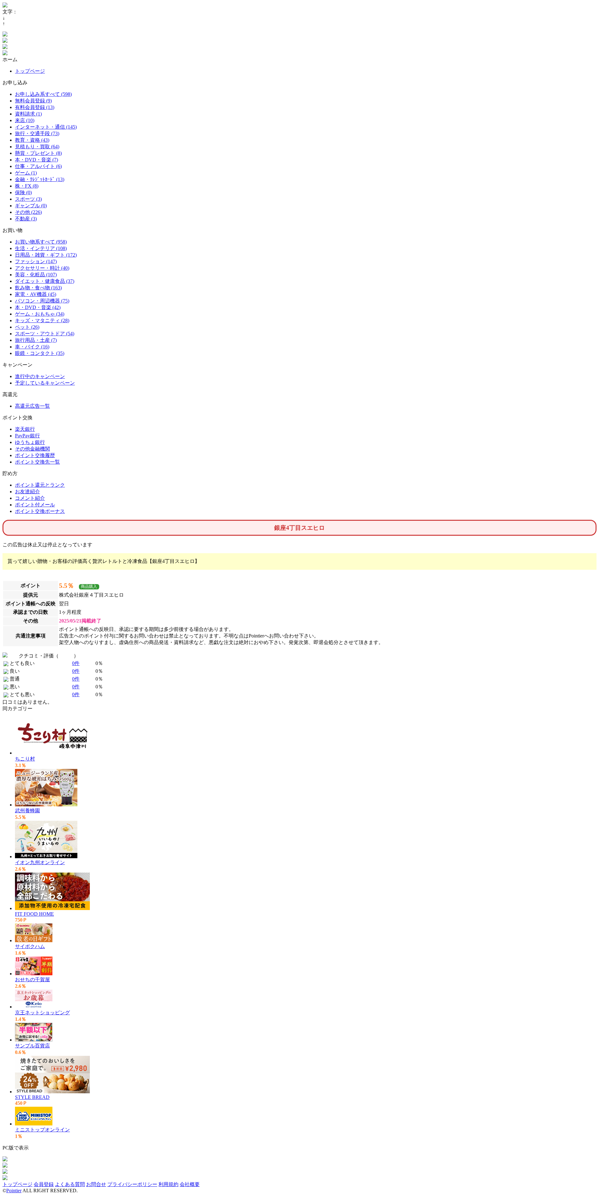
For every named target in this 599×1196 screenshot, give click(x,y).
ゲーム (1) (26, 172)
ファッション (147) (36, 261)
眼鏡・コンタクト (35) (39, 353)
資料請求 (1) (28, 113)
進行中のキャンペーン (40, 376)
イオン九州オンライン (40, 862)
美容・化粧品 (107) (36, 274)
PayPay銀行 (27, 435)
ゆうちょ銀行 (30, 442)
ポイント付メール (35, 504)
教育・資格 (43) (32, 140)
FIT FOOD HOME (34, 914)
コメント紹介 (30, 498)
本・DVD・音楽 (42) (38, 307)
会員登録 (44, 1184)
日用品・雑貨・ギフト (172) (46, 255)
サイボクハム (30, 946)
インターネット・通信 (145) (46, 127)
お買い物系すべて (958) (41, 241)
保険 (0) (23, 192)
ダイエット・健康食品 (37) (44, 281)
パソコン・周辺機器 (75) (42, 300)
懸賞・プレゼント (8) (38, 153)
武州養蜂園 (27, 810)
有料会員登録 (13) (34, 107)
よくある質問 (70, 1184)
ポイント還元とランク (40, 485)
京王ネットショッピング (42, 1012)
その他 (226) (28, 212)
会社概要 (190, 1184)
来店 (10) (24, 120)
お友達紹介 (27, 491)
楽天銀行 (25, 429)
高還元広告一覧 (32, 406)
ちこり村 (25, 758)
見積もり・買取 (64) (37, 146)
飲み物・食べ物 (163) (38, 287)
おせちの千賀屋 (32, 979)
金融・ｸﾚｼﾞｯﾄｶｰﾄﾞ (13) (39, 179)
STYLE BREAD (32, 1097)
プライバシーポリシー (132, 1184)
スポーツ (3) (28, 199)
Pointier (14, 1190)
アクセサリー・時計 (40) (42, 268)
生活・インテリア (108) (41, 248)
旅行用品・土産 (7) (36, 340)
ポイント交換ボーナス (40, 511)
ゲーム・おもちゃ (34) (39, 314)
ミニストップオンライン (42, 1129)
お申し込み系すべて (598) (43, 94)
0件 (76, 663)
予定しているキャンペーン (45, 383)
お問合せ (96, 1184)
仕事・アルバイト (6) (38, 166)
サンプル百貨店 (32, 1045)
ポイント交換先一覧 (37, 462)
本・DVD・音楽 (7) (36, 159)
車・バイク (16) (32, 346)
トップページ (30, 71)
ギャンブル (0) (31, 205)
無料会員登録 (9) (33, 100)
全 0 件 (66, 655)
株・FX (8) (26, 186)
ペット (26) (27, 327)
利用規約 (168, 1184)
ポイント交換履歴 (35, 455)
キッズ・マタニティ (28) (42, 320)
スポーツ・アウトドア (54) (44, 333)
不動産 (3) (26, 218)
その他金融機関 (32, 448)
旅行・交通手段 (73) (37, 133)
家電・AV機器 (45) (35, 294)
